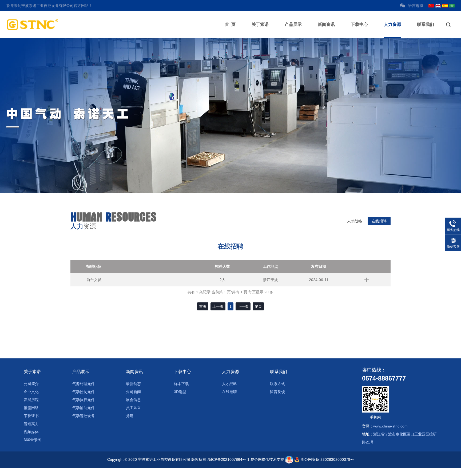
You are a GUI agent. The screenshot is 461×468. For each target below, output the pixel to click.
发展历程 (31, 400)
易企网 (256, 459)
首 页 (230, 24)
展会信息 (133, 400)
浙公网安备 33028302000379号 (327, 459)
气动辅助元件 (83, 408)
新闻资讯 (326, 24)
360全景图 (32, 440)
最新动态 (133, 384)
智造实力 (31, 424)
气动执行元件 (83, 400)
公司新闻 (133, 392)
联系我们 (425, 24)
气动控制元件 (83, 392)
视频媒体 (31, 432)
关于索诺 (260, 24)
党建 (129, 416)
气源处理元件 (83, 384)
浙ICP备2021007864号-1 (228, 459)
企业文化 (31, 392)
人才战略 (354, 221)
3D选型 (180, 392)
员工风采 (133, 408)
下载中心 (359, 24)
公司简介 (31, 384)
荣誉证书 (31, 416)
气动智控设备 (83, 416)
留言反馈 (277, 392)
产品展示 (293, 24)
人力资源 (392, 24)
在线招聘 (379, 221)
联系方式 (277, 384)
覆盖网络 (31, 408)
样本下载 (181, 384)
